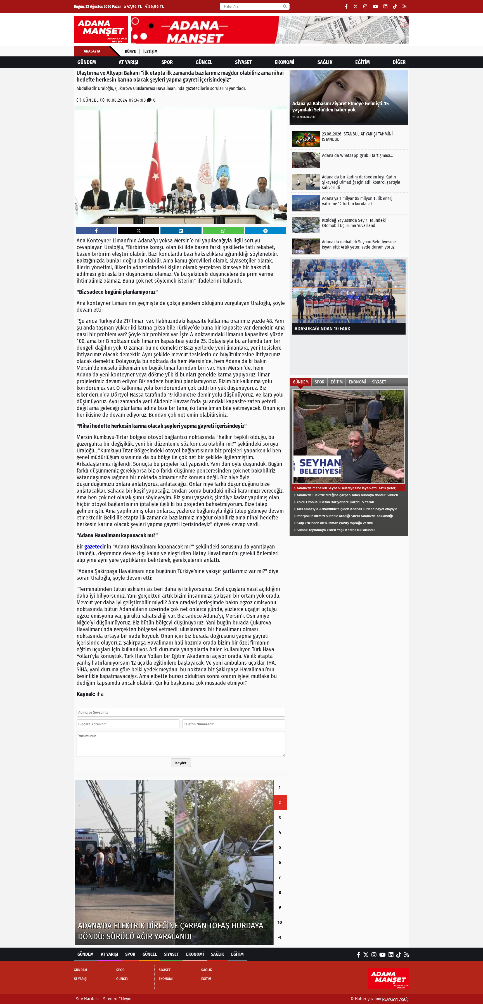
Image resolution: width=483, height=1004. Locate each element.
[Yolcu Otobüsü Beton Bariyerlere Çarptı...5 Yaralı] (174, 862)
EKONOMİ (284, 62)
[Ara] (284, 6)
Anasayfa (92, 51)
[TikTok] (395, 6)
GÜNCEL (204, 62)
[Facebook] (346, 6)
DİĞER (399, 62)
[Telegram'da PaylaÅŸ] (265, 230)
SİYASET (243, 62)
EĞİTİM (362, 62)
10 (280, 922)
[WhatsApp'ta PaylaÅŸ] (223, 230)
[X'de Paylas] (138, 230)
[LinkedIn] (385, 6)
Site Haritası (87, 998)
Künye (130, 51)
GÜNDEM (86, 62)
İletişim (150, 51)
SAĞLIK (325, 62)
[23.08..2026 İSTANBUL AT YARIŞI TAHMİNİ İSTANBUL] (349, 139)
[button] (75, 862)
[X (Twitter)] (355, 6)
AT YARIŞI (128, 62)
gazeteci (94, 546)
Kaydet (180, 762)
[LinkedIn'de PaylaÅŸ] (181, 230)
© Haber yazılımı (366, 998)
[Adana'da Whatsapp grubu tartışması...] (349, 160)
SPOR (167, 62)
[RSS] (404, 6)
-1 (279, 937)
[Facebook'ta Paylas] (96, 230)
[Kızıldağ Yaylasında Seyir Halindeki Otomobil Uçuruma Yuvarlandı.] (349, 225)
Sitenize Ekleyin (117, 998)
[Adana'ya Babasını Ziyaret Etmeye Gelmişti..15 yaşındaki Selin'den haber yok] (349, 97)
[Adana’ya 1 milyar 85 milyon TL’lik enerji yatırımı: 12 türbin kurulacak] (349, 203)
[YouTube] (375, 6)
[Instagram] (365, 6)
